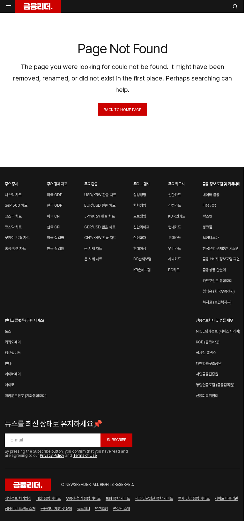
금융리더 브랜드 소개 (20, 508)
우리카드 (174, 248)
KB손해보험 (142, 270)
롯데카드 (174, 237)
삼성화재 (139, 237)
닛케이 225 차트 (17, 237)
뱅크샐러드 (13, 352)
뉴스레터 (83, 508)
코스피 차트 (13, 216)
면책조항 (101, 508)
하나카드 (174, 259)
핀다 (8, 363)
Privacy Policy (52, 455)
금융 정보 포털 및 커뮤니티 (221, 184)
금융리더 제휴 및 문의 (56, 508)
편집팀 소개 (121, 508)
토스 (8, 331)
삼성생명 (139, 195)
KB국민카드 (176, 216)
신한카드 (174, 195)
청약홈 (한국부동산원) (219, 291)
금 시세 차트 (93, 248)
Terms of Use (85, 455)
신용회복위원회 (207, 396)
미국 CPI (53, 216)
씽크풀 (207, 227)
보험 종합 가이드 (118, 498)
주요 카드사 (176, 184)
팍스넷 (207, 216)
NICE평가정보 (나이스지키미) (218, 331)
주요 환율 (91, 184)
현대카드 (174, 227)
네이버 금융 (211, 195)
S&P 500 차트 (16, 205)
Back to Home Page (122, 110)
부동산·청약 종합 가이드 (83, 498)
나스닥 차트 (13, 195)
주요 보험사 (141, 184)
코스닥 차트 (13, 227)
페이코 (9, 385)
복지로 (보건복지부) (217, 302)
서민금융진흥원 (207, 374)
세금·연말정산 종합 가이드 (154, 498)
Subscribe (116, 440)
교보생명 (139, 216)
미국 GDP (54, 195)
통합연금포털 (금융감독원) (215, 385)
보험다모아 (211, 237)
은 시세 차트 (93, 259)
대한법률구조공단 (208, 363)
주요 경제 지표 (57, 184)
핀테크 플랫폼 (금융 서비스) (24, 320)
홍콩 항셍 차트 (15, 248)
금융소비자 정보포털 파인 (221, 259)
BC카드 (174, 270)
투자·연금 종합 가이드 (194, 498)
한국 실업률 (55, 248)
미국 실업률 (55, 237)
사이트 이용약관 (226, 498)
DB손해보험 (142, 259)
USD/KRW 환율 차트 (100, 195)
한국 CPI (53, 227)
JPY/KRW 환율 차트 (99, 216)
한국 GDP (54, 205)
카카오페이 (13, 342)
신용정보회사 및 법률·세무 (214, 320)
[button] (8, 6)
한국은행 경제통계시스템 (221, 248)
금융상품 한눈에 (214, 270)
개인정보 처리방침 (18, 498)
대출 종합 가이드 (48, 498)
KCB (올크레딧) (207, 342)
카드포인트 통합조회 (217, 281)
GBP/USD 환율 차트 (99, 227)
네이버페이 (13, 374)
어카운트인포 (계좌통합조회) (26, 396)
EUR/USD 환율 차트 (99, 205)
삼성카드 (174, 205)
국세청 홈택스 (206, 352)
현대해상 (139, 248)
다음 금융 (209, 205)
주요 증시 (11, 184)
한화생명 (139, 205)
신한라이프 (141, 227)
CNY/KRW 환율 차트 (100, 237)
